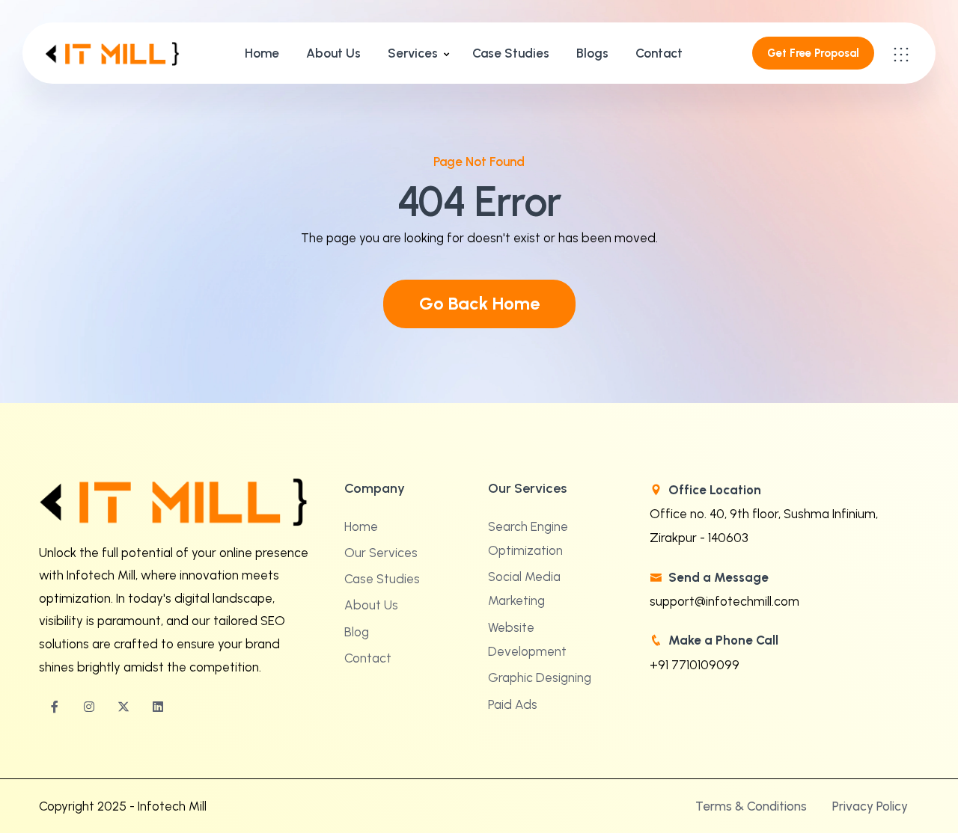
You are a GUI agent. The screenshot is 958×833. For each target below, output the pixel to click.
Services (413, 53)
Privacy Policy (870, 806)
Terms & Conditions (751, 806)
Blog (356, 631)
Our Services (381, 552)
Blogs (592, 53)
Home (262, 53)
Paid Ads (512, 704)
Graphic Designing (539, 677)
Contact (659, 53)
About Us (333, 53)
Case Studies (510, 53)
